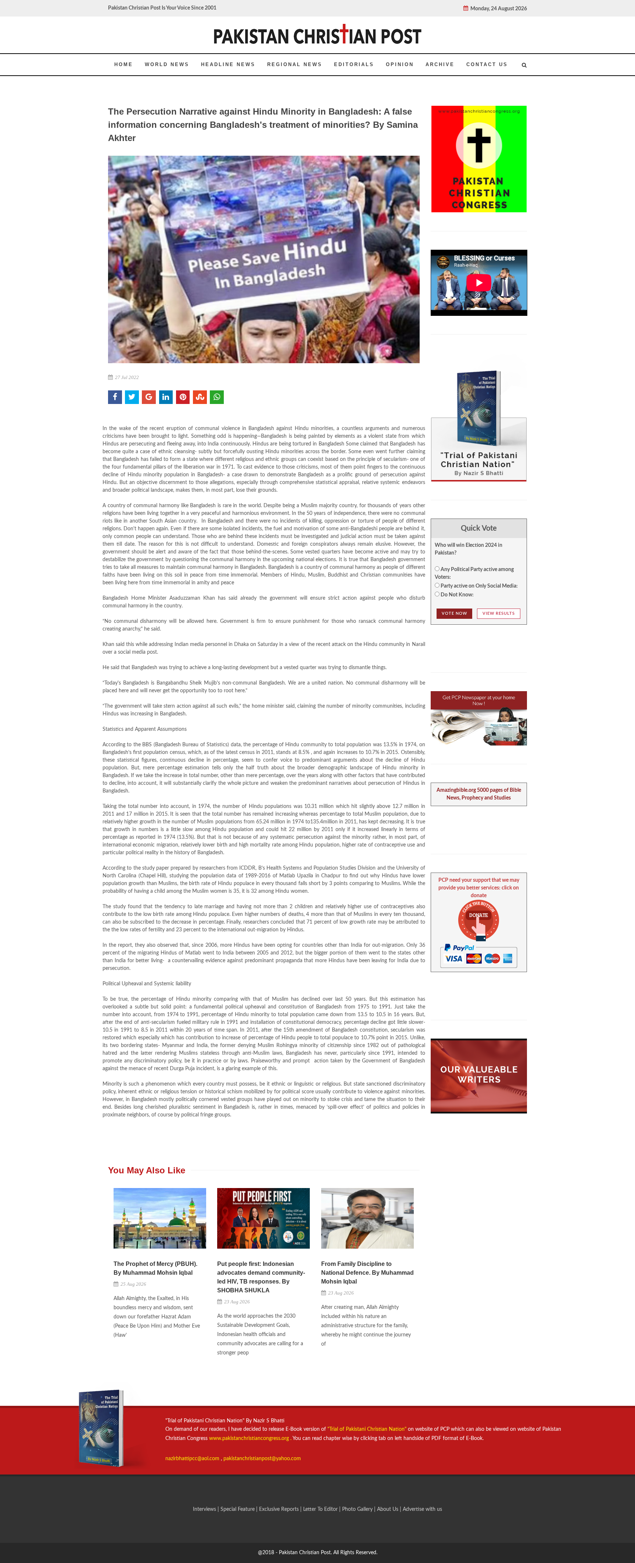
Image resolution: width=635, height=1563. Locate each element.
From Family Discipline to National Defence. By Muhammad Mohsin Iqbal (367, 1273)
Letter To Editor (321, 1509)
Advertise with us (422, 1509)
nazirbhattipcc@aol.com (193, 1458)
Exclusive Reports (279, 1509)
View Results (498, 613)
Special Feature (238, 1509)
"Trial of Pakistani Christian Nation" (367, 1429)
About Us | (390, 1509)
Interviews (205, 1509)
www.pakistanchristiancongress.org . (249, 1438)
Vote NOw (454, 613)
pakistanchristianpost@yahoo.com (262, 1458)
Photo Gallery (357, 1509)
